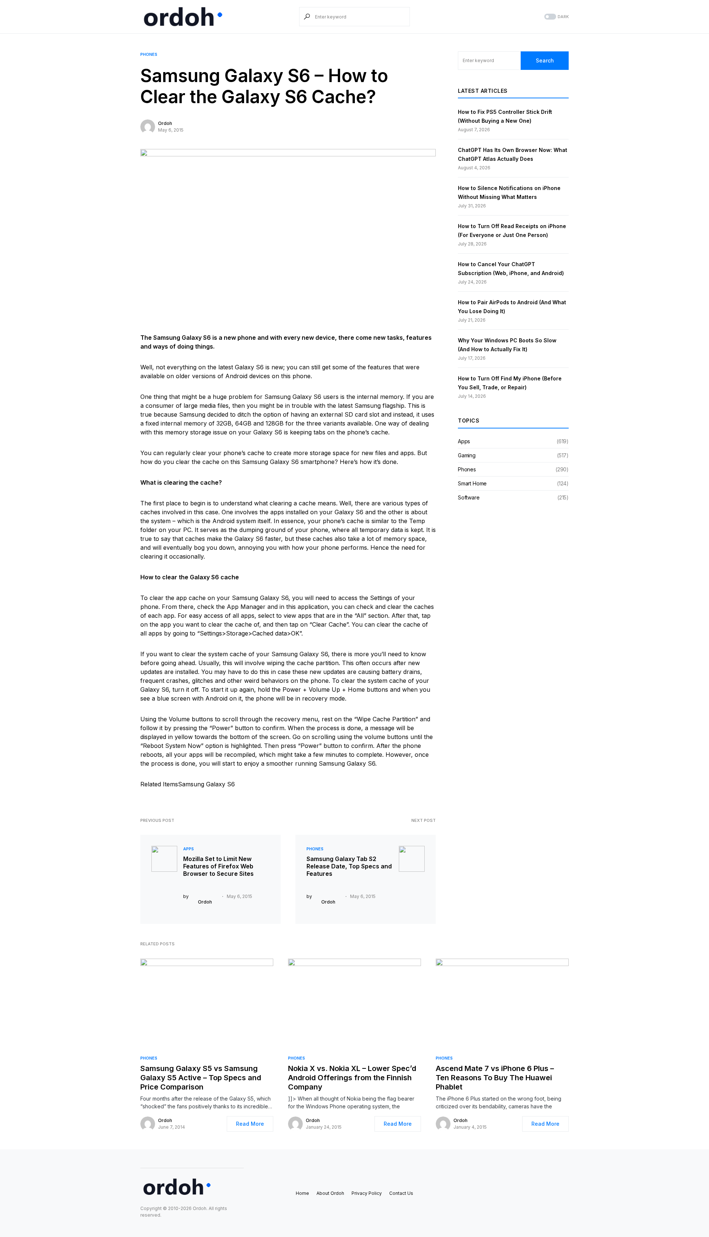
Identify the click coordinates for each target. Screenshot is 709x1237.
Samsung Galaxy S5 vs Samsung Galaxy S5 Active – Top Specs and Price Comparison (200, 1077)
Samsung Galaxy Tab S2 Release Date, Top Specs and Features (349, 866)
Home (302, 1193)
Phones (148, 54)
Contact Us (401, 1193)
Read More (250, 1124)
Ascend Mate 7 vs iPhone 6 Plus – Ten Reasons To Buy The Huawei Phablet (495, 1077)
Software (469, 497)
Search (545, 60)
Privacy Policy (367, 1193)
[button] (556, 17)
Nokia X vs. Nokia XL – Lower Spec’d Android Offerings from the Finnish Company (352, 1077)
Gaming (467, 455)
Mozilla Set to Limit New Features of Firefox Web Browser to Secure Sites (218, 866)
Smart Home (472, 483)
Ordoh (165, 123)
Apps (188, 848)
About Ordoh (330, 1193)
